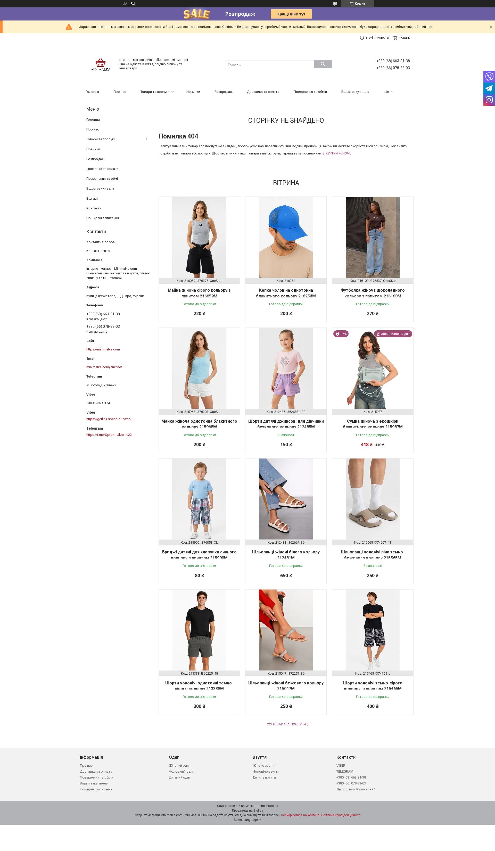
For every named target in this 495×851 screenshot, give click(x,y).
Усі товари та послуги (286, 724)
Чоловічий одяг (181, 771)
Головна (92, 92)
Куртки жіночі (338, 153)
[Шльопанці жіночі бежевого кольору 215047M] (285, 630)
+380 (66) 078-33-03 (351, 783)
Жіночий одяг (179, 765)
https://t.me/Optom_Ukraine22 (109, 435)
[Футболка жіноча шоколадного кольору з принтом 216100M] (372, 237)
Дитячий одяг (179, 777)
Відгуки (92, 198)
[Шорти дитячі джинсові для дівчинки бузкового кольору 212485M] (285, 368)
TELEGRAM (344, 771)
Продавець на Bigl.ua (247, 810)
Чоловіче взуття (266, 771)
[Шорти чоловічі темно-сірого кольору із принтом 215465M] (372, 630)
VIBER (340, 765)
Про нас (119, 92)
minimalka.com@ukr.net (104, 367)
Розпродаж (223, 92)
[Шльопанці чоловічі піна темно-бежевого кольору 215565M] (372, 499)
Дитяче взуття (264, 777)
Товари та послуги (155, 92)
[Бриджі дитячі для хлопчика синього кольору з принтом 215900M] (199, 499)
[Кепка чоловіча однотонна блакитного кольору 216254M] (285, 237)
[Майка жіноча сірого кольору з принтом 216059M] (199, 237)
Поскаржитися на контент (300, 815)
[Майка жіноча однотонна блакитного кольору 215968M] (199, 368)
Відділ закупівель (355, 92)
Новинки (193, 92)
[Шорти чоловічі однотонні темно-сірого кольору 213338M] (199, 630)
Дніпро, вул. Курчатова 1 (356, 789)
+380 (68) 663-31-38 (351, 777)
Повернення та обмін (310, 92)
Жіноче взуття (264, 765)
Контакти (93, 208)
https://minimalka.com (103, 349)
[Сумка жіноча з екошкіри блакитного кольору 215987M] (372, 368)
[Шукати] (323, 64)
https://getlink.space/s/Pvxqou (109, 419)
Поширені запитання (102, 218)
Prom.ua (272, 806)
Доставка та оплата (263, 92)
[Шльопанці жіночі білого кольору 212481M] (285, 499)
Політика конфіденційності (341, 815)
